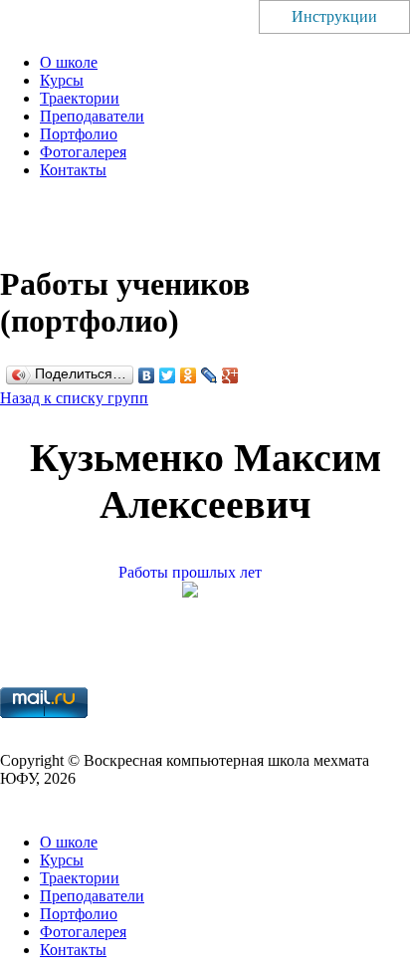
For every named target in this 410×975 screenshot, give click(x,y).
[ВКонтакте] (146, 375)
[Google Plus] (230, 375)
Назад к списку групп (74, 397)
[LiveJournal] (209, 375)
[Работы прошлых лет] (205, 592)
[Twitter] (167, 375)
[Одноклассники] (188, 375)
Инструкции (334, 16)
